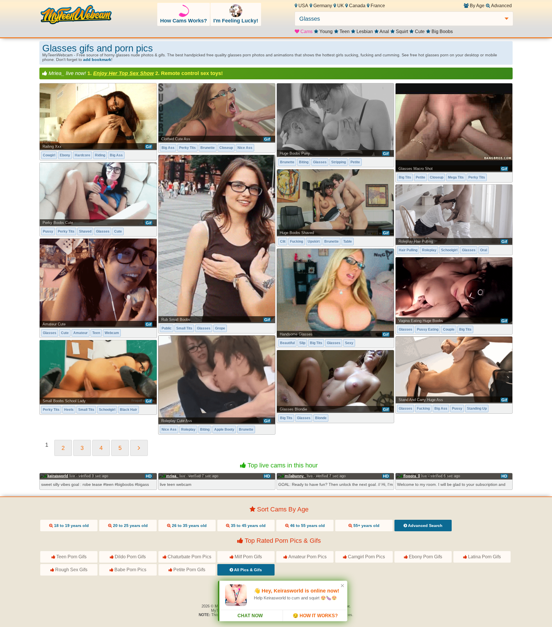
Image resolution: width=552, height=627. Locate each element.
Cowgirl (49, 155)
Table (347, 241)
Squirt (401, 31)
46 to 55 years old (307, 525)
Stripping (338, 162)
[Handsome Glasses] (335, 293)
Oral (483, 250)
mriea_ (172, 476)
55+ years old (365, 525)
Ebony (65, 155)
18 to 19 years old (71, 525)
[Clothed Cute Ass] (216, 112)
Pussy (48, 231)
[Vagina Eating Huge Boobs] (454, 290)
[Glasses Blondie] (335, 381)
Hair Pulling (408, 250)
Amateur (80, 333)
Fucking (296, 241)
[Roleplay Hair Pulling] (454, 214)
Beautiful (287, 343)
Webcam (112, 333)
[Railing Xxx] (98, 116)
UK (340, 5)
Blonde (321, 418)
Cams (306, 31)
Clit (282, 241)
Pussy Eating (427, 329)
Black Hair (128, 410)
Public (167, 328)
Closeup (226, 148)
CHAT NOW (250, 615)
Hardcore (82, 155)
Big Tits (405, 177)
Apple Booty (224, 429)
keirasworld (57, 476)
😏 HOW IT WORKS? (315, 615)
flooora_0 (411, 476)
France (377, 5)
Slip (302, 343)
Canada (356, 5)
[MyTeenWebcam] (76, 15)
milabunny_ (295, 476)
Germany (322, 5)
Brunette (207, 148)
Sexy (349, 343)
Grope (220, 328)
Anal (384, 31)
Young (325, 31)
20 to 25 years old (130, 525)
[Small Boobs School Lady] (98, 371)
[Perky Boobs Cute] (98, 193)
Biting (303, 162)
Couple (449, 329)
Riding (100, 155)
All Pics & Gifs (247, 569)
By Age (476, 5)
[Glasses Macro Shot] (454, 127)
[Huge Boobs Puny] (335, 119)
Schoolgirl (449, 250)
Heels (69, 410)
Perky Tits (187, 148)
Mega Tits (456, 177)
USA (302, 5)
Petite (355, 162)
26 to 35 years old (189, 525)
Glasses (320, 162)
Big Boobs (441, 31)
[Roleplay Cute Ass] (216, 379)
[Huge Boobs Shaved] (335, 202)
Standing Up (477, 409)
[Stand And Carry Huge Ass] (454, 369)
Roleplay (429, 250)
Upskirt (314, 241)
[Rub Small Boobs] (216, 238)
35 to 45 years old (248, 525)
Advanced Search (424, 525)
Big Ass (116, 155)
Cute (419, 31)
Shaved (85, 231)
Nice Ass (244, 148)
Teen (344, 31)
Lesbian (364, 31)
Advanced (501, 5)
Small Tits (184, 328)
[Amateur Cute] (98, 282)
